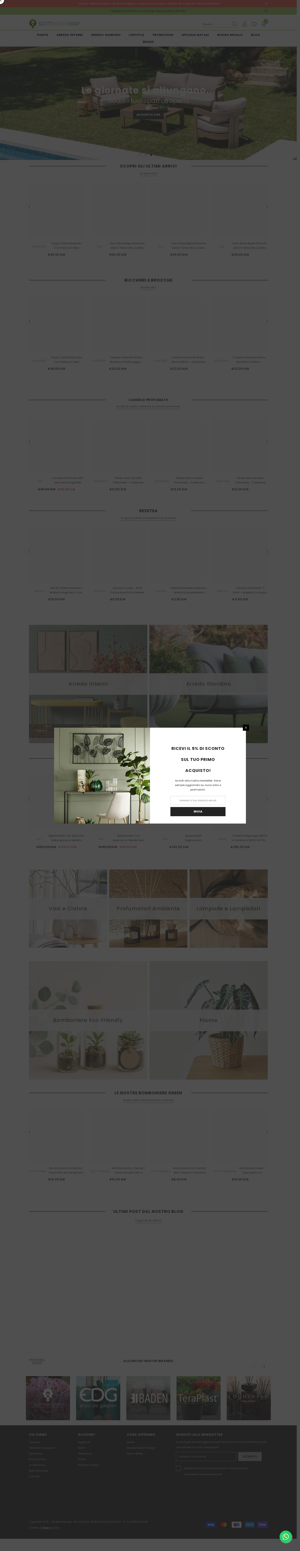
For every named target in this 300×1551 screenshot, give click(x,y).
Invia (198, 811)
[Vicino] (246, 728)
